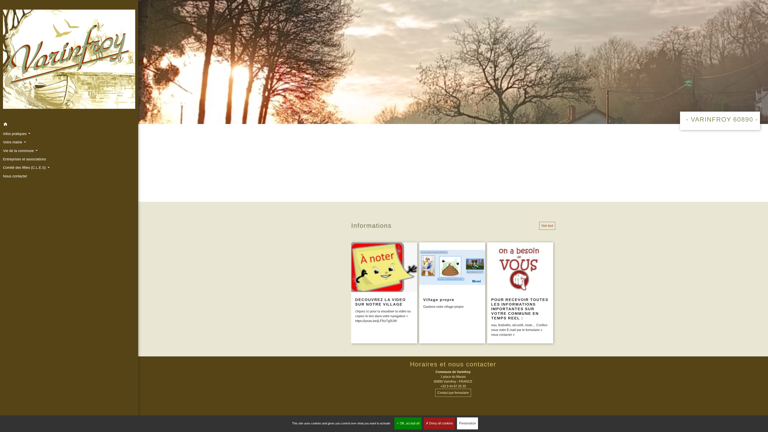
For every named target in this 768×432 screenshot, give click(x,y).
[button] (69, 125)
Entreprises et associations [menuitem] (24, 159)
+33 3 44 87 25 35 (453, 386)
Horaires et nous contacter (453, 364)
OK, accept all (409, 423)
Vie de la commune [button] (19, 151)
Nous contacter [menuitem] (15, 176)
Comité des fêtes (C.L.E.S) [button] (25, 168)
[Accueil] (69, 60)
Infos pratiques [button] (15, 134)
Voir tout (547, 225)
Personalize (467, 423)
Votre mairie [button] (13, 142)
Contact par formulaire (453, 392)
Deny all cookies (440, 423)
